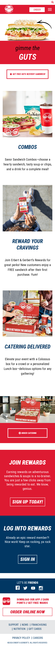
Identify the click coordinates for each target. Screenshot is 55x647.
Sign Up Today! (27, 502)
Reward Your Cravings (27, 244)
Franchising (39, 624)
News (25, 624)
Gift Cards (35, 628)
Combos (27, 147)
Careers (38, 637)
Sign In (27, 559)
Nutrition (19, 628)
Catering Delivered (27, 347)
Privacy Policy (21, 637)
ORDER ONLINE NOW (27, 611)
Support (14, 624)
